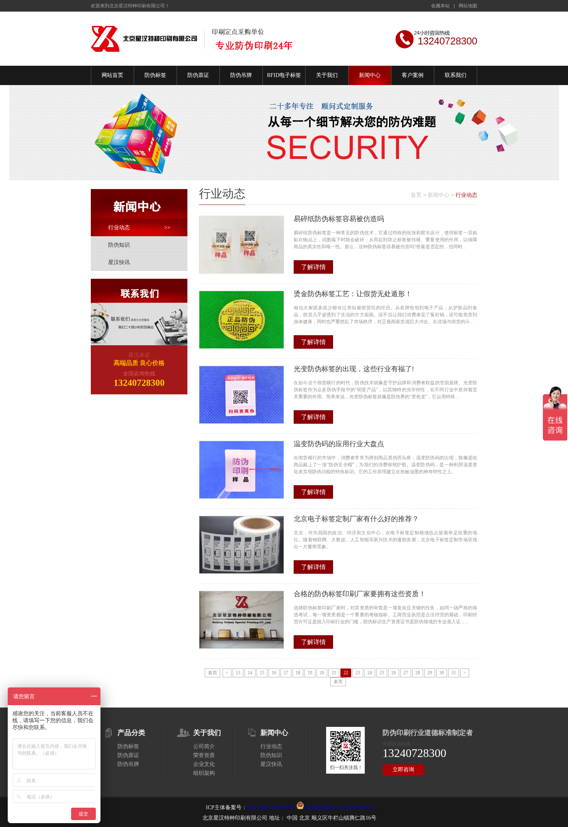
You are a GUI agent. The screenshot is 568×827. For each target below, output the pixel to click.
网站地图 (468, 6)
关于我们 (327, 75)
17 (286, 672)
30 (441, 672)
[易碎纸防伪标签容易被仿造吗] (241, 245)
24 (369, 672)
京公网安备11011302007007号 (339, 807)
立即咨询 (403, 769)
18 (298, 672)
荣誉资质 (204, 755)
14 (250, 672)
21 (334, 672)
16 (274, 672)
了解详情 (313, 267)
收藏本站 (440, 6)
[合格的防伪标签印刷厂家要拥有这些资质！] (241, 620)
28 (417, 672)
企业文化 (204, 764)
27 (405, 672)
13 (238, 672)
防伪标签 (155, 75)
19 (310, 672)
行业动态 (139, 227)
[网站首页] (192, 38)
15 (262, 672)
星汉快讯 (119, 262)
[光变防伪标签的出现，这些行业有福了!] (241, 395)
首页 (416, 195)
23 (357, 672)
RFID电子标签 (284, 75)
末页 (338, 681)
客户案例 (412, 75)
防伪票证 (198, 75)
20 (322, 672)
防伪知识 (119, 245)
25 (381, 672)
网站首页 (112, 75)
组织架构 (204, 773)
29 (429, 672)
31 (453, 672)
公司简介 (204, 746)
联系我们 (455, 75)
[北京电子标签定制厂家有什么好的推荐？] (241, 545)
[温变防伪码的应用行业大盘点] (241, 470)
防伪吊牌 (241, 75)
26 (393, 672)
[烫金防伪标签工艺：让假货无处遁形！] (241, 320)
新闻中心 (370, 75)
